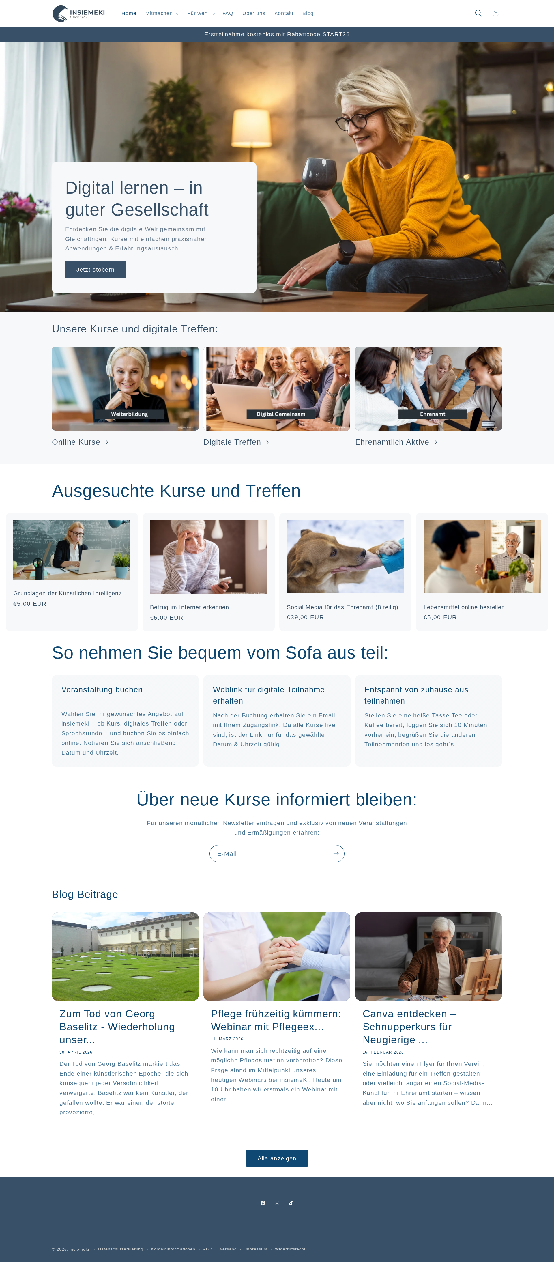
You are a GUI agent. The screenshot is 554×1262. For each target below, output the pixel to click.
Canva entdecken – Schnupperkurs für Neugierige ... (409, 1027)
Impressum (255, 1249)
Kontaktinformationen (173, 1249)
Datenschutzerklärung (120, 1249)
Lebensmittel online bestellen (464, 607)
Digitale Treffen (232, 442)
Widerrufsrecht (290, 1249)
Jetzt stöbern (95, 269)
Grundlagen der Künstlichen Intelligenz (67, 593)
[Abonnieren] (336, 854)
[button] (162, 13)
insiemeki (79, 1249)
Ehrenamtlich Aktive (392, 442)
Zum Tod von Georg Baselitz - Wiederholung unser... (117, 1027)
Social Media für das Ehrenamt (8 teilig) (342, 607)
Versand (228, 1249)
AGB (207, 1249)
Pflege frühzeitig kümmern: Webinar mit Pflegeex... (276, 1020)
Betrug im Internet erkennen (189, 607)
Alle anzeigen (277, 1158)
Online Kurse (76, 442)
